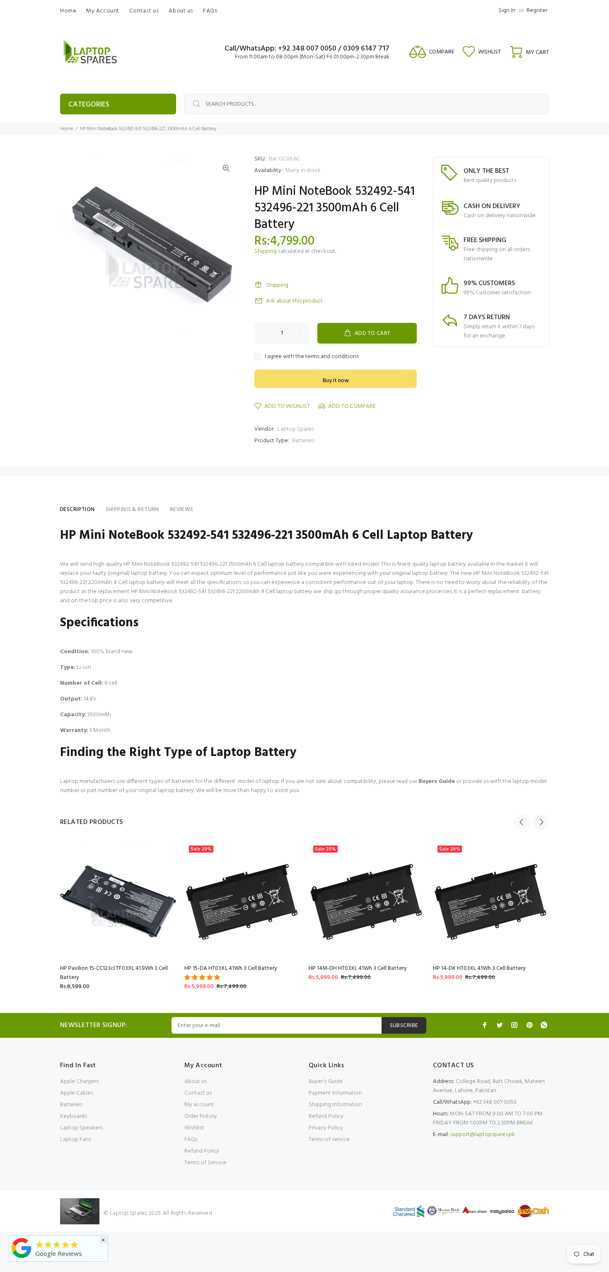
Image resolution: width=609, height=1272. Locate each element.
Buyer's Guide (326, 1081)
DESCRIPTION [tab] (77, 509)
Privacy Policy (326, 1128)
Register (537, 10)
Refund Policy (201, 1151)
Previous (521, 822)
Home (66, 129)
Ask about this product (294, 301)
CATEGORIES (88, 105)
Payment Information (335, 1093)
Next (541, 822)
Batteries (303, 441)
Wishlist (194, 1128)
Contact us (198, 1093)
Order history (200, 1116)
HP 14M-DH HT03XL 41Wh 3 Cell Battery (358, 968)
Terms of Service (205, 1163)
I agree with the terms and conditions (312, 356)
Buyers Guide (436, 781)
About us (195, 1081)
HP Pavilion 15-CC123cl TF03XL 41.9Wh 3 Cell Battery (114, 973)
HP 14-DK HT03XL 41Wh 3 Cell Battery (479, 968)
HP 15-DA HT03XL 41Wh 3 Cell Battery (230, 968)
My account (199, 1105)
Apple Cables (76, 1093)
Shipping (265, 251)
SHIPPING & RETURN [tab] (132, 509)
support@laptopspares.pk (482, 1134)
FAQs (191, 1139)
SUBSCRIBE (404, 1025)
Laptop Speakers (81, 1128)
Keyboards (73, 1116)
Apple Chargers (79, 1081)
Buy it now (336, 380)
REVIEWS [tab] (181, 509)
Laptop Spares (296, 429)
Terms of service (329, 1139)
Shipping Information (335, 1105)
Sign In (506, 10)
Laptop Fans (75, 1139)
